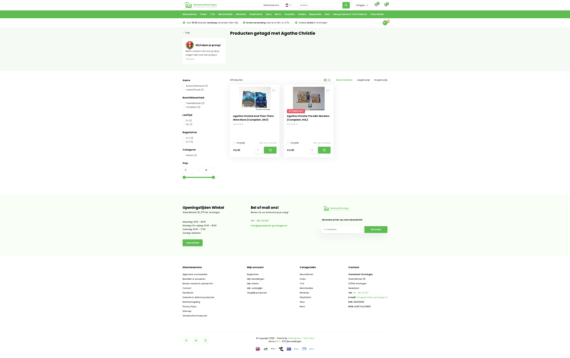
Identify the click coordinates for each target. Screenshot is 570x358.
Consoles (289, 14)
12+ (189, 124)
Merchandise (225, 14)
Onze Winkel (377, 14)
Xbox (268, 14)
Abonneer (376, 229)
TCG (212, 14)
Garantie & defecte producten (198, 297)
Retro (278, 14)
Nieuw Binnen (190, 14)
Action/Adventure (197, 85)
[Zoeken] (346, 5)
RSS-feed (309, 338)
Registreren (253, 274)
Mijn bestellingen (255, 278)
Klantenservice (271, 5)
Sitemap (187, 311)
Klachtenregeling (191, 301)
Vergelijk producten (257, 292)
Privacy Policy (190, 306)
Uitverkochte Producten (195, 315)
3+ (189, 120)
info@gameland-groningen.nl (269, 225)
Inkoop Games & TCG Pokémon (350, 14)
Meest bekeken (344, 79)
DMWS (291, 338)
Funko (203, 14)
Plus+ (299, 338)
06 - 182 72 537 (260, 220)
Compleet (193, 107)
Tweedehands (195, 103)
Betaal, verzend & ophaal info (198, 283)
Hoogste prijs (380, 79)
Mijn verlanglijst (255, 288)
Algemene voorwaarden (195, 274)
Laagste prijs (363, 79)
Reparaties (315, 14)
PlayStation (256, 14)
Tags (187, 32)
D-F (189, 141)
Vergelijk (240, 142)
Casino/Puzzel (195, 89)
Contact (190, 59)
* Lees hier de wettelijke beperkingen (338, 235)
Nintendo (241, 14)
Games (191, 155)
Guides (302, 14)
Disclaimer (188, 292)
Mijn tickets (253, 283)
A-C (189, 137)
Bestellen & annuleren (194, 278)
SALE (327, 14)
